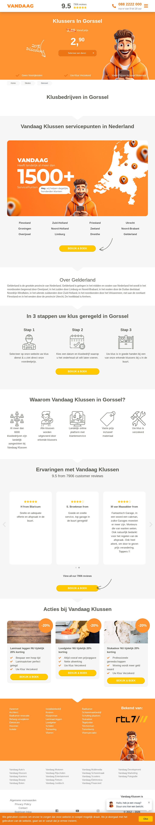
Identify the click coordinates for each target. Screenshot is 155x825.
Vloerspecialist (89, 732)
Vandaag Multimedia (92, 769)
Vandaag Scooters (91, 776)
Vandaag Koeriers (18, 776)
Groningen (24, 228)
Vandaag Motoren (54, 769)
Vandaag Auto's (17, 769)
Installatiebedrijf (53, 709)
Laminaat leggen (54, 719)
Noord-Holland (60, 228)
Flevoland (25, 222)
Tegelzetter (87, 722)
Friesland (95, 222)
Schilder (50, 726)
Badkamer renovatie (19, 715)
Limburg (60, 234)
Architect (13, 712)
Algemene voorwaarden (23, 800)
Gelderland (130, 234)
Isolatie (12, 729)
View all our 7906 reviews (77, 576)
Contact (23, 808)
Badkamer (87, 709)
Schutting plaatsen (91, 715)
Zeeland (95, 228)
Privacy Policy (23, 804)
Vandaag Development (129, 769)
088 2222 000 (130, 4)
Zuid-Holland (60, 222)
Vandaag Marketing (127, 773)
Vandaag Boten (16, 783)
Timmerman (88, 726)
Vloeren (49, 732)
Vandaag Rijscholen (55, 773)
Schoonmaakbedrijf (91, 712)
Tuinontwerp (88, 729)
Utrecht (130, 222)
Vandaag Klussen (18, 773)
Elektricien (14, 722)
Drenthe (95, 234)
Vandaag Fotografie (127, 776)
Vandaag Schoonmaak (93, 773)
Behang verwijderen (19, 719)
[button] (4, 524)
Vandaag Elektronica (92, 780)
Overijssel (25, 234)
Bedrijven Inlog (23, 812)
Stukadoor (87, 719)
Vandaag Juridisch (55, 783)
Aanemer (13, 709)
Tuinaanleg (51, 729)
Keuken (49, 712)
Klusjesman (51, 715)
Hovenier (13, 726)
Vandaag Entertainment (57, 776)
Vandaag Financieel (91, 783)
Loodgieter (51, 722)
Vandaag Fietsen (54, 780)
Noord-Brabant (130, 228)
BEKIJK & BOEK (77, 248)
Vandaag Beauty (17, 780)
